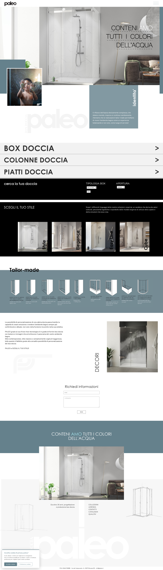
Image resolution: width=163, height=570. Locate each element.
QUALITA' (92, 514)
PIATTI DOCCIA (28, 172)
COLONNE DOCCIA (36, 160)
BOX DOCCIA (29, 148)
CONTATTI (93, 509)
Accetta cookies (10, 564)
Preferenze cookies (25, 564)
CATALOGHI (93, 512)
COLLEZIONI (93, 505)
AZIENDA (92, 507)
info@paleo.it (99, 568)
